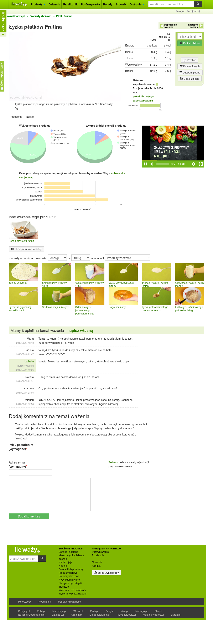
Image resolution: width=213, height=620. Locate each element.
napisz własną (80, 330)
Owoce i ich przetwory (71, 569)
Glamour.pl (58, 614)
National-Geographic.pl (31, 614)
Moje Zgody (24, 601)
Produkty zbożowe (69, 576)
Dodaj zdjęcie (191, 78)
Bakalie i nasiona (68, 551)
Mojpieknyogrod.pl (153, 614)
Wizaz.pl (78, 611)
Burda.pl (176, 614)
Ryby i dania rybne (69, 579)
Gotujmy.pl (24, 611)
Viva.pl (124, 611)
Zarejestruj (193, 11)
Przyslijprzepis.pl (126, 614)
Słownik (121, 4)
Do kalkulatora (191, 43)
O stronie (136, 4)
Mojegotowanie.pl (99, 614)
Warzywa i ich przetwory (72, 590)
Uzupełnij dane (191, 72)
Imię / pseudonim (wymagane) (21, 447)
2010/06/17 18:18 (25, 342)
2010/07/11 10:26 (25, 369)
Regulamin (44, 601)
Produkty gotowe (68, 572)
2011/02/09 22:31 (25, 381)
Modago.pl (141, 611)
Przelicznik (70, 4)
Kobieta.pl (76, 614)
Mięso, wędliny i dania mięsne (71, 557)
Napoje (63, 565)
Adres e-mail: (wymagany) (18, 464)
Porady (107, 4)
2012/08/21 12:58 (25, 404)
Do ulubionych (191, 66)
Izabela (29, 361)
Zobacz (113, 462)
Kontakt (96, 565)
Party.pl (94, 611)
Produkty (37, 4)
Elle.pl (158, 611)
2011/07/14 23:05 (25, 392)
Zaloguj (180, 11)
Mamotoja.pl (59, 611)
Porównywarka (90, 4)
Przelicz (191, 60)
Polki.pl (41, 611)
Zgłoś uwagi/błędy (108, 572)
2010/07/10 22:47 (25, 354)
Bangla (109, 611)
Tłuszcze (64, 586)
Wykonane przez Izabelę (73, 593)
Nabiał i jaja (65, 562)
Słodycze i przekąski (70, 583)
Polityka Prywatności (69, 601)
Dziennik (54, 4)
